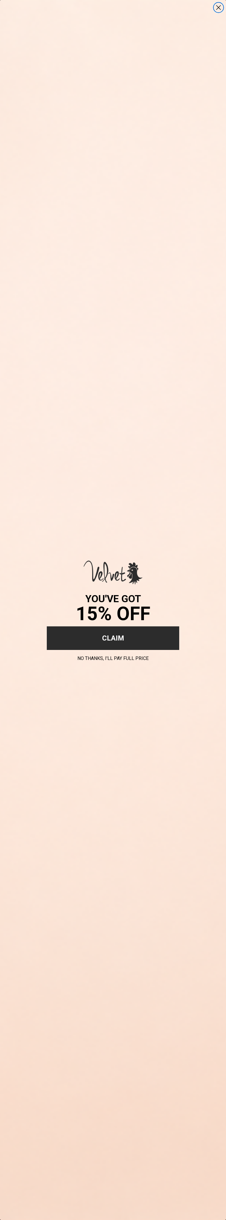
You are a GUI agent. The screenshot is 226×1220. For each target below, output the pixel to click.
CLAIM (113, 638)
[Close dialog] (218, 7)
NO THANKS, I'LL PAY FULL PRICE (113, 657)
